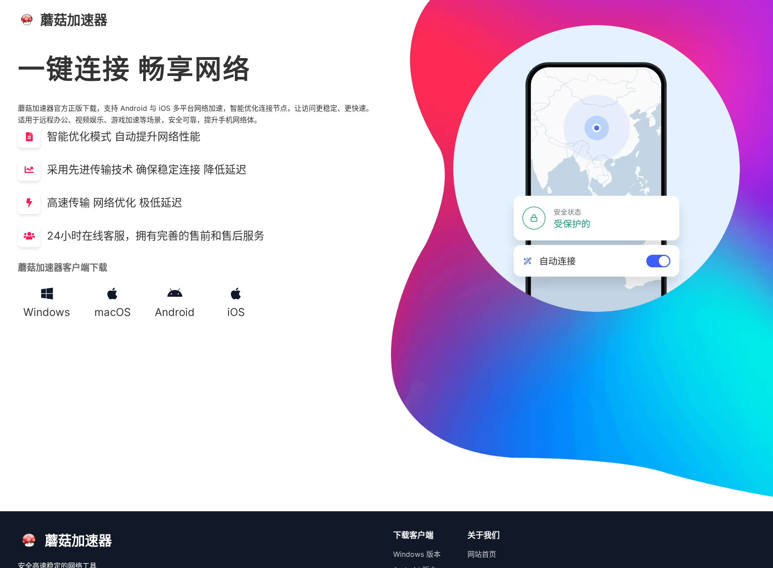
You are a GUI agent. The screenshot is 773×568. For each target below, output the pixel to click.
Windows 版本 (417, 554)
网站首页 (481, 554)
